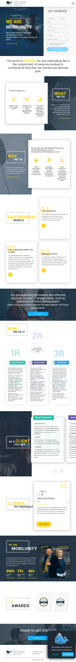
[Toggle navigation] (73, 3)
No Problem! (68, 654)
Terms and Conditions (55, 44)
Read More (55, 654)
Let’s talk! (38, 314)
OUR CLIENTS (43, 524)
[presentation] (55, 471)
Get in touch (57, 49)
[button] (46, 615)
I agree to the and (57, 44)
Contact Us (38, 638)
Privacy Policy (59, 43)
